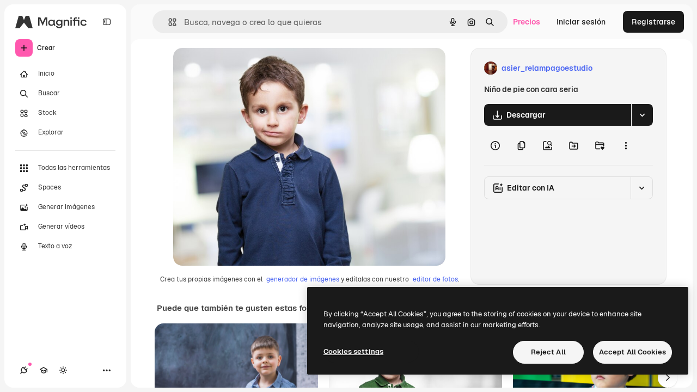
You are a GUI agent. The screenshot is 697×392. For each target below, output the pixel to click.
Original (243, 68)
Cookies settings (353, 351)
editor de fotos (435, 279)
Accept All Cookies (632, 352)
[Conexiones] (24, 370)
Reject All (548, 352)
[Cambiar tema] (63, 370)
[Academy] (43, 370)
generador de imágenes (302, 279)
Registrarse (653, 22)
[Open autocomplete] (168, 22)
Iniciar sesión (581, 22)
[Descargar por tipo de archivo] (642, 115)
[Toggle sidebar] (106, 21)
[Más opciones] (626, 145)
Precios (526, 22)
